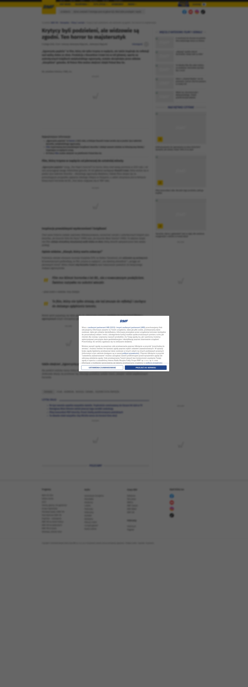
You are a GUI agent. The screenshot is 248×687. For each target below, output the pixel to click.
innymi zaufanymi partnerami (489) (131, 327)
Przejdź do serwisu (146, 368)
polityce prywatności (130, 353)
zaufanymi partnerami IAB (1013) (101, 327)
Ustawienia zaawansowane (102, 368)
